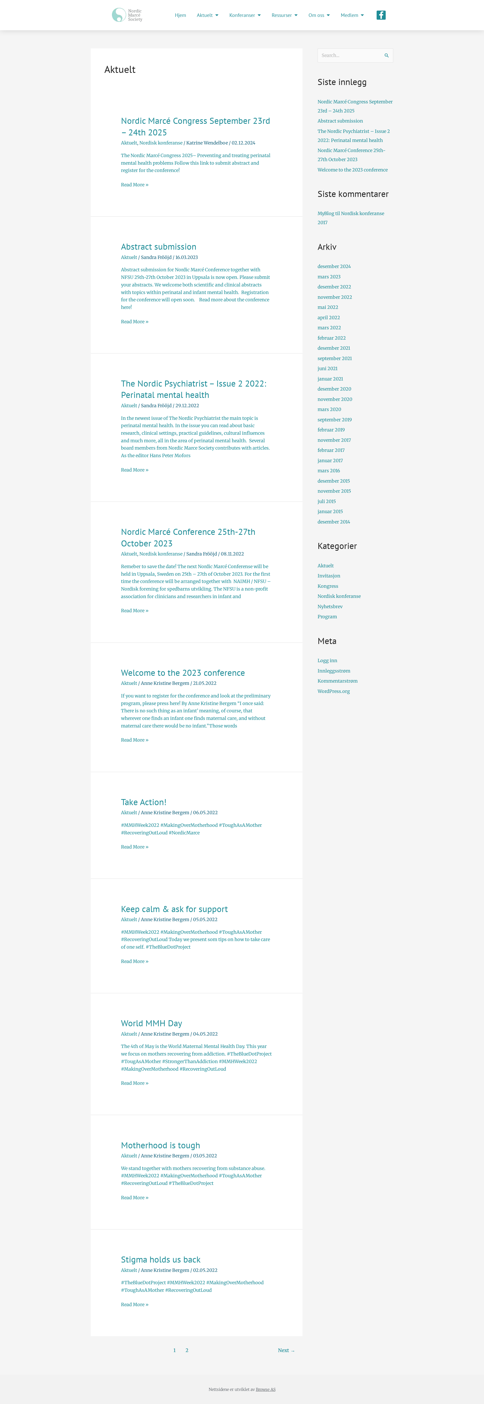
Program (327, 617)
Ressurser (282, 15)
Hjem (180, 15)
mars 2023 (329, 277)
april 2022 (329, 317)
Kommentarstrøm (338, 681)
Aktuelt (205, 15)
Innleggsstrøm (334, 671)
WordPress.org (334, 691)
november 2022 (335, 297)
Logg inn (327, 660)
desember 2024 (334, 266)
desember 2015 (334, 481)
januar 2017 (330, 460)
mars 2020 (329, 409)
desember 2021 (334, 348)
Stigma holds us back (161, 1259)
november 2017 (334, 440)
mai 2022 (328, 307)
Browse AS (266, 1389)
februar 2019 (331, 430)
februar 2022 (332, 338)
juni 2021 (328, 368)
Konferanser (242, 15)
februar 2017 (331, 450)
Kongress (328, 586)
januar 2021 (330, 379)
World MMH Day (151, 1023)
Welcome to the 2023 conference (183, 672)
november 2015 (334, 491)
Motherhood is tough (160, 1145)
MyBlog (326, 213)
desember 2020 (334, 389)
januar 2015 (330, 511)
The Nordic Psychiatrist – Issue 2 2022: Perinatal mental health (193, 389)
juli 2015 (327, 501)
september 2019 (335, 420)
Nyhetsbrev (330, 606)
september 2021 (335, 358)
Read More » (134, 184)
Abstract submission (158, 246)
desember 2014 (334, 522)
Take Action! (144, 802)
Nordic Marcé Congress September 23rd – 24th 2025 (195, 126)
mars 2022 (329, 328)
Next (286, 1350)
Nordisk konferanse (161, 143)
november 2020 (335, 399)
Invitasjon (329, 576)
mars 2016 (329, 471)
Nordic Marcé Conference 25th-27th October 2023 (188, 537)
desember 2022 (334, 287)
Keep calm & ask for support (174, 909)
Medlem (349, 15)
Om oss (316, 15)
